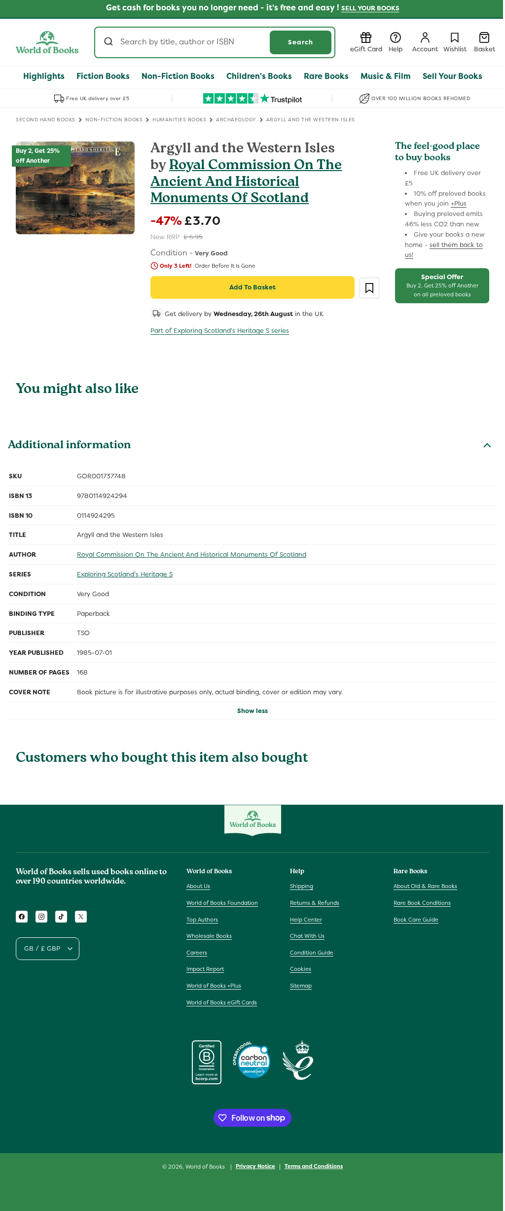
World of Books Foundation (222, 903)
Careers (196, 953)
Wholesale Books (209, 936)
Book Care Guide (416, 920)
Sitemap (301, 986)
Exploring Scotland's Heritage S (125, 574)
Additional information (69, 446)
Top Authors (202, 920)
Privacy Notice (255, 1166)
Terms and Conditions (314, 1166)
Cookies (300, 969)
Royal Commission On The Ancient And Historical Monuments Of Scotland (246, 183)
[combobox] (214, 42)
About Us (198, 886)
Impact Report (205, 969)
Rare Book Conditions (422, 903)
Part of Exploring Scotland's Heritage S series (219, 330)
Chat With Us (307, 936)
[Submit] (109, 42)
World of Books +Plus (213, 986)
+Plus (459, 203)
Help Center (306, 920)
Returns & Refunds (314, 903)
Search (300, 42)
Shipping (301, 886)
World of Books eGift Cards (221, 1002)
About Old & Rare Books (425, 886)
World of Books (205, 1167)
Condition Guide (311, 953)
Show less (252, 710)
